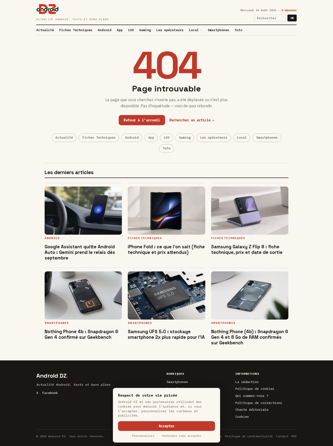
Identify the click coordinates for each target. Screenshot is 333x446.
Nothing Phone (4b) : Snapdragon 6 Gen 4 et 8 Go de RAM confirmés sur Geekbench (249, 337)
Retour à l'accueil (142, 120)
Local (194, 30)
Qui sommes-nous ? (251, 395)
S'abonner (289, 10)
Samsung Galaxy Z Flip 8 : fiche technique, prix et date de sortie (247, 249)
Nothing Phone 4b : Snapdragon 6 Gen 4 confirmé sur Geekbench (81, 334)
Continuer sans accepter (181, 435)
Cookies (242, 416)
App (120, 30)
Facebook (50, 393)
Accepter (166, 426)
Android (104, 30)
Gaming (145, 30)
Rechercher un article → (191, 120)
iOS (131, 30)
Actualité (45, 30)
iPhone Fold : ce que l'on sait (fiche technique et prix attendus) (166, 249)
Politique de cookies (254, 388)
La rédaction (247, 382)
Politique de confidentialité (249, 436)
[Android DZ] (47, 9)
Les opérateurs (170, 30)
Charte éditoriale (251, 409)
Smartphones (218, 30)
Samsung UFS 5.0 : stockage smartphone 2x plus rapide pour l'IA (166, 334)
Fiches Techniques (75, 30)
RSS (294, 436)
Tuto (238, 30)
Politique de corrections (258, 403)
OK (292, 18)
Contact (282, 436)
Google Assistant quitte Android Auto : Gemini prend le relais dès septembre (80, 252)
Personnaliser (143, 435)
